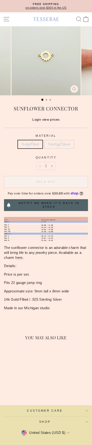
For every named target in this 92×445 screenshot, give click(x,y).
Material (46, 135)
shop (44, 421)
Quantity (46, 157)
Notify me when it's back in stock (49, 205)
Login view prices (45, 119)
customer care (45, 410)
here (18, 258)
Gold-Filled (30, 144)
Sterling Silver (59, 144)
